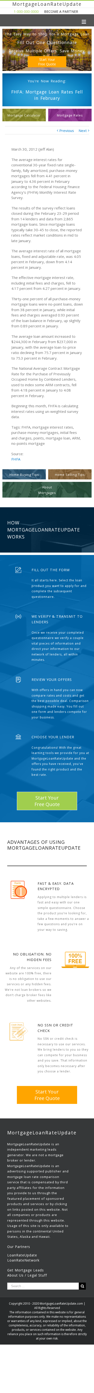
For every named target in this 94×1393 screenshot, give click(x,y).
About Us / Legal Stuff (27, 1275)
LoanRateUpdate (22, 1255)
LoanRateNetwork (23, 1260)
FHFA (15, 459)
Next (83, 130)
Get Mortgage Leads (25, 1270)
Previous (66, 130)
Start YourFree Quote (47, 61)
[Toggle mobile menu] (84, 21)
